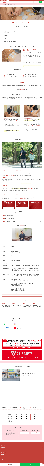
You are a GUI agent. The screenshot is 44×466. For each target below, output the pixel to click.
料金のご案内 (15, 407)
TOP (2, 442)
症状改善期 (3, 447)
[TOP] (43, 463)
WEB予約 (24, 432)
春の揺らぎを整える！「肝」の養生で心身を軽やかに (6, 306)
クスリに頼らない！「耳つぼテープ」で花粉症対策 (27, 306)
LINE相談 (35, 432)
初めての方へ (4, 407)
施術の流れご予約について (25, 408)
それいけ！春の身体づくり (17, 306)
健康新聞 (3, 303)
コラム (2, 459)
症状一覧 (2, 454)
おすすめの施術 (3, 452)
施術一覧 (34, 407)
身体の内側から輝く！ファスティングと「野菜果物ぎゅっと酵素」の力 (37, 306)
